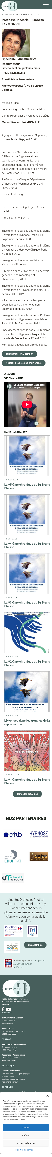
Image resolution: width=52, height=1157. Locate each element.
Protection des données (24, 1150)
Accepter (26, 1127)
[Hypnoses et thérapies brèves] (39, 835)
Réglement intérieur (10, 1082)
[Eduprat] (13, 856)
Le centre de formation (11, 1071)
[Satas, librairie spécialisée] (39, 856)
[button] (47, 1095)
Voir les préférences (26, 1143)
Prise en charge (8, 1076)
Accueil (5, 15)
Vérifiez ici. (18, 967)
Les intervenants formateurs (13, 1079)
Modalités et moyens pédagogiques (16, 1073)
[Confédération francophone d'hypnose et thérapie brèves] (13, 835)
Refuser (26, 1135)
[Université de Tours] (13, 878)
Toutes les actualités (27, 794)
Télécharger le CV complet (19, 353)
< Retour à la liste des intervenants (23, 363)
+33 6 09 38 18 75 (9, 1050)
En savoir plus (35, 945)
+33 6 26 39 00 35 (9, 1060)
